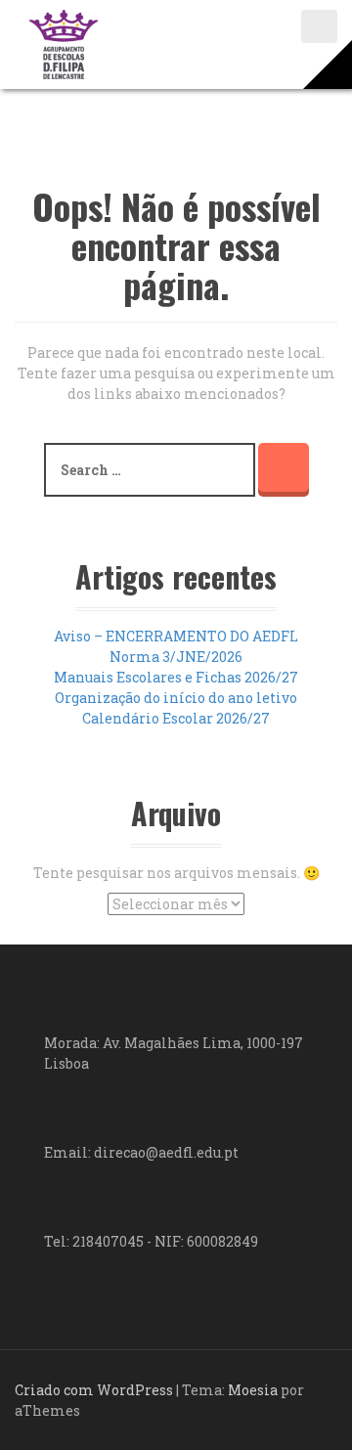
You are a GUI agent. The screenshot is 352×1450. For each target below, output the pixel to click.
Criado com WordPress (94, 1390)
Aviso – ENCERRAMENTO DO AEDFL (176, 636)
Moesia (253, 1390)
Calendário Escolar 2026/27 (176, 718)
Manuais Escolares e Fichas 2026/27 (176, 677)
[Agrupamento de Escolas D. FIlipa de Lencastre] (63, 42)
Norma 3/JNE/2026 (176, 656)
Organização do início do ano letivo (176, 697)
